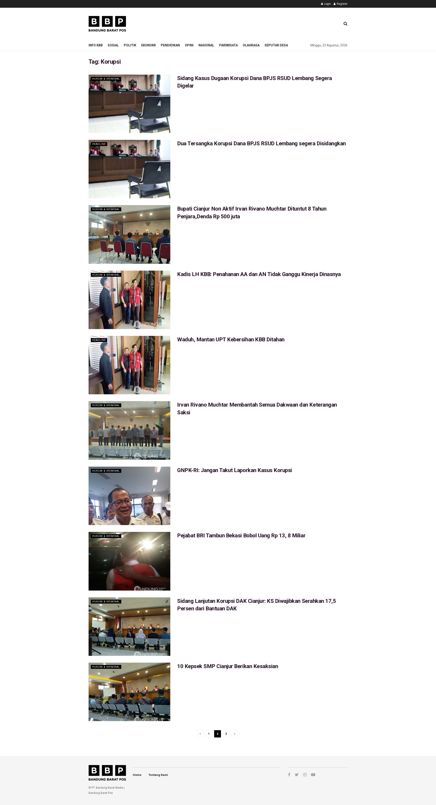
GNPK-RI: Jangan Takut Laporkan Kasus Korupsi (234, 470)
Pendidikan (170, 45)
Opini (189, 45)
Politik (130, 45)
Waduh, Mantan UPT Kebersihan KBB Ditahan (231, 339)
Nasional (206, 45)
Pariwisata (228, 45)
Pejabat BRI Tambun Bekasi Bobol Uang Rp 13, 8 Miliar (241, 535)
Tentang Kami (158, 775)
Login (327, 3)
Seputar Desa (276, 45)
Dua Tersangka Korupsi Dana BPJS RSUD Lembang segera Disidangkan (261, 143)
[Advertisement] (254, 23)
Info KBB (96, 45)
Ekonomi (148, 45)
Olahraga (251, 45)
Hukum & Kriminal (106, 78)
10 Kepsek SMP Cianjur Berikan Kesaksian (227, 666)
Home (137, 775)
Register (341, 3)
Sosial (113, 45)
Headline (99, 144)
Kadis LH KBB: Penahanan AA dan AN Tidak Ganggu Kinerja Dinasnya (259, 274)
